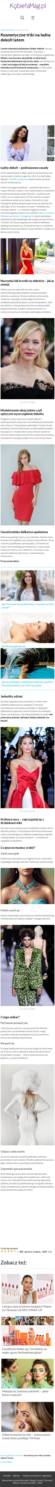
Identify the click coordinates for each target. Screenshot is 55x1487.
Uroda (19, 1455)
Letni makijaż (6, 1462)
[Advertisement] (27, 99)
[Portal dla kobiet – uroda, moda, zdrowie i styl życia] (28, 6)
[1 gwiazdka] (2, 1251)
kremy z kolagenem (22, 216)
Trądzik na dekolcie (18, 179)
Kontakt (7, 1476)
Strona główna (7, 1455)
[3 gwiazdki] (8, 1251)
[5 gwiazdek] (14, 1251)
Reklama (16, 1476)
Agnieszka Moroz (8, 30)
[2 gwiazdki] (5, 1251)
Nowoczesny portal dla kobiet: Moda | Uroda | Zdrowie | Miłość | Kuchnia (27, 1481)
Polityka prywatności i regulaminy (37, 1476)
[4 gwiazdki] (11, 1251)
